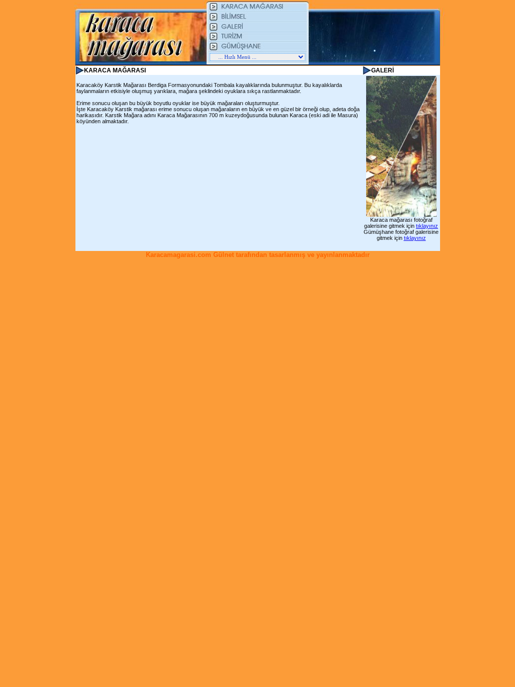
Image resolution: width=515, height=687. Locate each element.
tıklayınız (427, 226)
